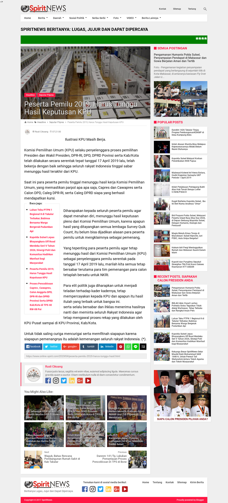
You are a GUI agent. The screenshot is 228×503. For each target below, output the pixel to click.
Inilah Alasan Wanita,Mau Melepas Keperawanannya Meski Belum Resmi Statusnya (189, 146)
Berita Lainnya (150, 18)
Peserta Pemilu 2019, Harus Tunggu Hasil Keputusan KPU (81, 108)
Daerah (57, 18)
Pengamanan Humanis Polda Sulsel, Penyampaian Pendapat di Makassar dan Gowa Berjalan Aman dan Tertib (180, 58)
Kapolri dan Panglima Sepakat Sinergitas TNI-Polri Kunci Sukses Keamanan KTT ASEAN (188, 264)
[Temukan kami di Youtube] (88, 380)
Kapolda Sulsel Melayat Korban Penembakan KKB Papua (187, 159)
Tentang (192, 9)
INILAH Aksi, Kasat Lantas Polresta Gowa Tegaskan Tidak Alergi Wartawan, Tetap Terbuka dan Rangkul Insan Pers (187, 307)
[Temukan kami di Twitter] (64, 380)
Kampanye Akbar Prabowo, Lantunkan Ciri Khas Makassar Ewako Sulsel (126, 441)
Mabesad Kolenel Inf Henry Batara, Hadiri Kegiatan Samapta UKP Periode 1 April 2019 (188, 175)
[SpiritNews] (49, 8)
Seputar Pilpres (46, 95)
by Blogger (198, 500)
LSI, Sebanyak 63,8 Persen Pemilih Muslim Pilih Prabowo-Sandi (43, 414)
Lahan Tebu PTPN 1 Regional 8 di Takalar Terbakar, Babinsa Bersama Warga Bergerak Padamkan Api (188, 322)
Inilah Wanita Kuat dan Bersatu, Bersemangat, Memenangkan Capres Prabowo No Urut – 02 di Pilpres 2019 (85, 439)
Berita (41, 18)
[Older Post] (141, 453)
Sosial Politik (76, 18)
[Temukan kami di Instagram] (55, 380)
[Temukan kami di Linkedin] (72, 380)
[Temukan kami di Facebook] (48, 380)
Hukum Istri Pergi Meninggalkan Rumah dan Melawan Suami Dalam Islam (189, 250)
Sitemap (177, 9)
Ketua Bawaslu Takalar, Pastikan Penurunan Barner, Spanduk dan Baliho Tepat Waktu (42, 439)
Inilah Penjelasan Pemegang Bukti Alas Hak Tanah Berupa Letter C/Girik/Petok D (188, 189)
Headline (30, 95)
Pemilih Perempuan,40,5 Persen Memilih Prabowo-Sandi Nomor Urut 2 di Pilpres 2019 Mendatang (126, 413)
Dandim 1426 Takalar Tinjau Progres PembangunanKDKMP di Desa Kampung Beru (188, 132)
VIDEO (130, 18)
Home (27, 18)
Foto (116, 18)
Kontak (162, 9)
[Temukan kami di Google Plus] (80, 380)
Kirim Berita (197, 482)
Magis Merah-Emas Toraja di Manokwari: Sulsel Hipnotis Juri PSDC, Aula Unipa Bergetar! (187, 235)
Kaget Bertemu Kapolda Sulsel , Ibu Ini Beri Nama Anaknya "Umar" (189, 202)
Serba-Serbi (98, 18)
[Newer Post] (29, 453)
